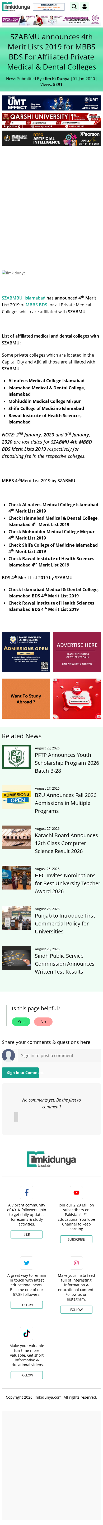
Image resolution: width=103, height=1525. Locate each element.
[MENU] (97, 6)
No (43, 1022)
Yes (21, 1022)
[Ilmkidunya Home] (16, 6)
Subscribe (76, 1239)
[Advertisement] (51, 203)
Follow (27, 1305)
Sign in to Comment (23, 1072)
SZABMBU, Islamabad (23, 298)
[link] (48, 7)
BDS (43, 305)
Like (27, 1234)
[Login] (84, 6)
